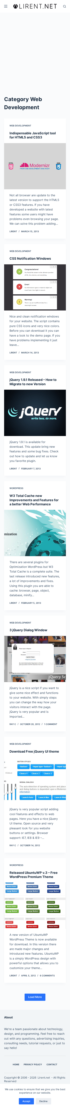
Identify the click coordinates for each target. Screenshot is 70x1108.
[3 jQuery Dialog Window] (35, 659)
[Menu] (5, 6)
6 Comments (47, 975)
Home (16, 1064)
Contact (51, 1064)
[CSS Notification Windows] (35, 287)
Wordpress (16, 488)
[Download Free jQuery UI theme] (35, 780)
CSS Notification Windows (30, 258)
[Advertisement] (35, 49)
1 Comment (50, 724)
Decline (43, 1101)
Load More (35, 997)
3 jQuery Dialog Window (28, 630)
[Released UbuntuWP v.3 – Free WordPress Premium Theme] (35, 905)
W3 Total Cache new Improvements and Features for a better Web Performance (34, 500)
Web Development (20, 125)
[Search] (64, 6)
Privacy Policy (33, 1064)
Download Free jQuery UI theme (34, 751)
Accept (26, 1101)
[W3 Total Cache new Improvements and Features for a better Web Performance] (35, 533)
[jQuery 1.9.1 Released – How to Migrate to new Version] (35, 413)
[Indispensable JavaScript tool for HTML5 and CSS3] (35, 166)
